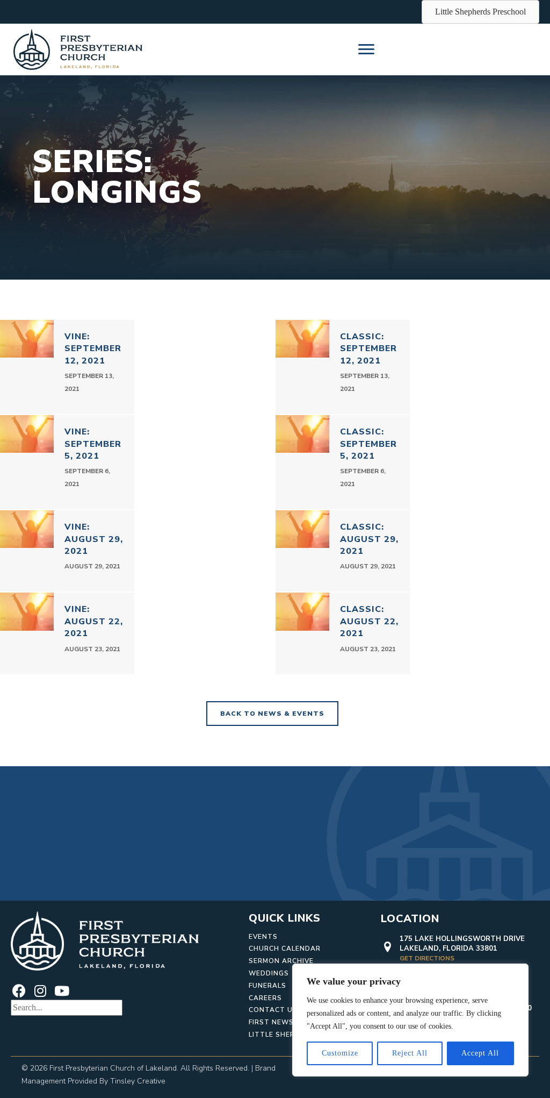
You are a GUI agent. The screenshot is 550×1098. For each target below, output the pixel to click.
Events (263, 936)
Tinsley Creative (137, 1081)
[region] (410, 1020)
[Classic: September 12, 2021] (343, 367)
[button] (19, 991)
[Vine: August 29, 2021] (67, 550)
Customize (340, 1053)
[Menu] (366, 49)
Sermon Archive (281, 961)
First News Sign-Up (288, 1022)
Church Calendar (285, 948)
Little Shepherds (284, 1034)
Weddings (269, 973)
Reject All (410, 1053)
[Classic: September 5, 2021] (343, 462)
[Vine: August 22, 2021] (67, 633)
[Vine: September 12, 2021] (67, 367)
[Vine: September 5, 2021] (67, 462)
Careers (265, 998)
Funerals (267, 985)
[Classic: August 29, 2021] (343, 550)
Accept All (480, 1053)
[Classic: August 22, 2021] (343, 633)
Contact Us (273, 1010)
